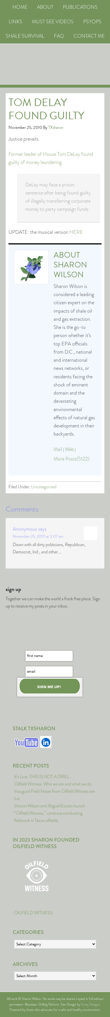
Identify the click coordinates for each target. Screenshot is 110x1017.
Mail (58, 449)
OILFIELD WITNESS (33, 913)
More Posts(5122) (71, 458)
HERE (76, 232)
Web (69, 449)
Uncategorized (43, 487)
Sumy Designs (90, 1004)
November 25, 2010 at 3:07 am (38, 536)
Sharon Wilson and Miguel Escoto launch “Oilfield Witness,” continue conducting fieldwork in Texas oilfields (49, 813)
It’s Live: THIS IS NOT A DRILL (41, 776)
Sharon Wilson (70, 269)
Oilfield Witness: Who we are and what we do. (53, 784)
